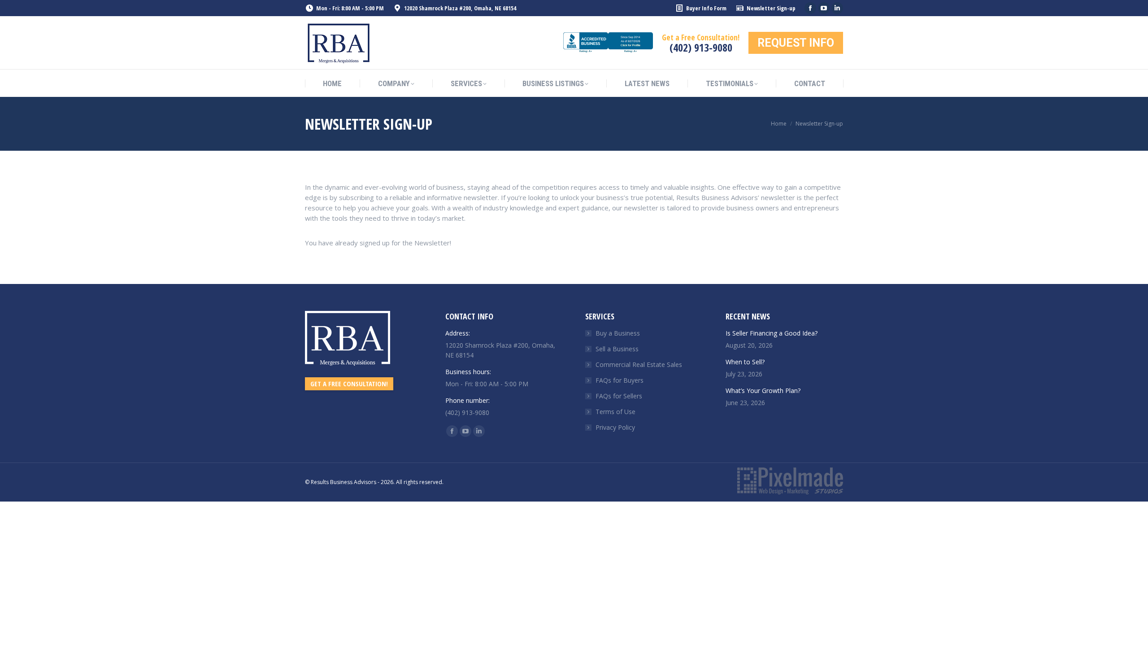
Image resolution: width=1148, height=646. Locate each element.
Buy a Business (618, 333)
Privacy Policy (615, 427)
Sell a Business (617, 349)
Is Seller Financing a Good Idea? (772, 333)
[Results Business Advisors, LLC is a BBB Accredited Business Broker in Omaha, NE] (608, 42)
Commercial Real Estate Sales (639, 364)
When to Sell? (745, 362)
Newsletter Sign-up (771, 8)
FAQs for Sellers (619, 396)
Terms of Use (615, 411)
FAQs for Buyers (620, 380)
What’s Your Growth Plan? (763, 390)
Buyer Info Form (706, 8)
